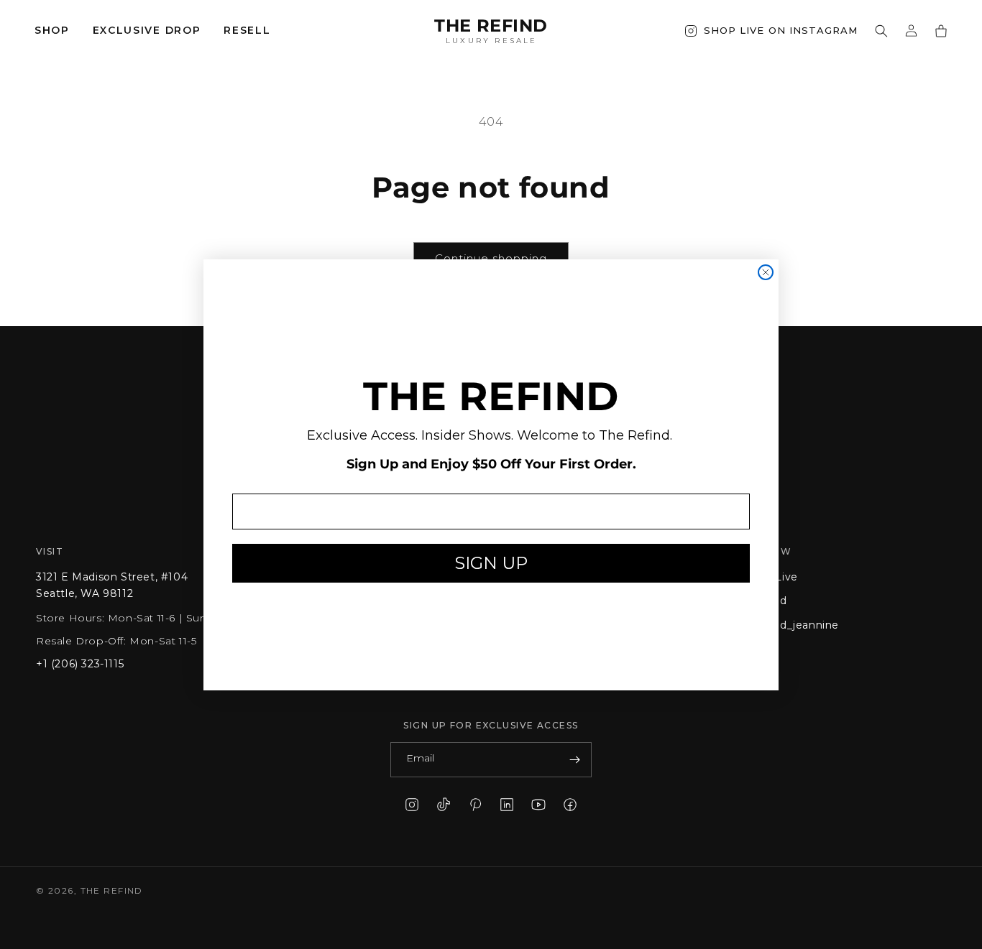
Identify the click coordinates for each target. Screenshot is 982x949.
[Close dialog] (765, 272)
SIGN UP (491, 562)
